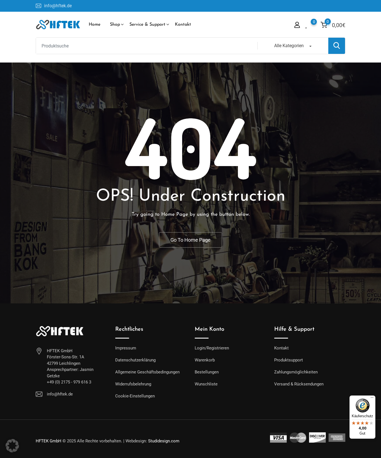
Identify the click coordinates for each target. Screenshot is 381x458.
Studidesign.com (163, 440)
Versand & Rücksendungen (299, 384)
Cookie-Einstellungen (135, 396)
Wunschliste (206, 384)
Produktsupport (288, 360)
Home (94, 24)
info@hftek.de (58, 5)
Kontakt (183, 24)
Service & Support (147, 24)
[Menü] (372, 398)
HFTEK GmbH (48, 440)
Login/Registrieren (212, 348)
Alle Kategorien (289, 45)
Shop (115, 24)
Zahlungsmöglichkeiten (296, 372)
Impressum (125, 348)
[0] (306, 24)
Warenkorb (205, 360)
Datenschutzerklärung (135, 360)
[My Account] (297, 24)
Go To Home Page (190, 240)
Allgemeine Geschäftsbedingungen (147, 372)
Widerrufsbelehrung (133, 384)
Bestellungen (207, 372)
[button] (12, 445)
